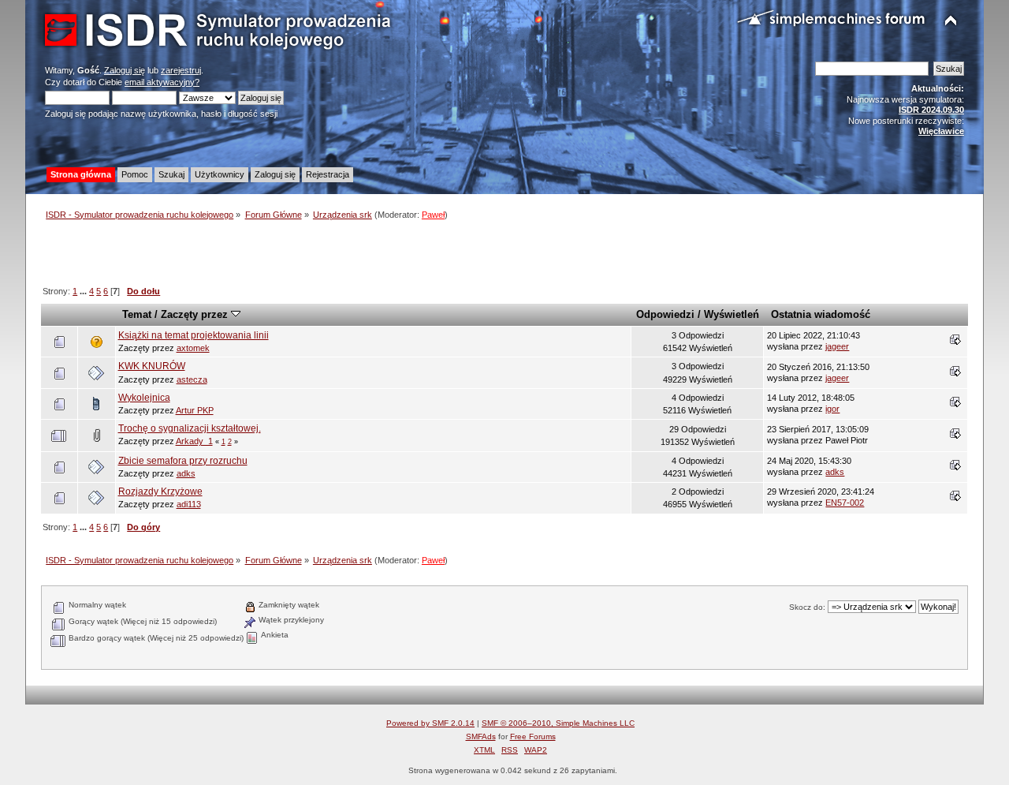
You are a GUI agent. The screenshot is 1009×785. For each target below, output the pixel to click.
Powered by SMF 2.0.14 (430, 723)
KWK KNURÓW (151, 366)
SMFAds (481, 736)
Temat (136, 314)
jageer (837, 346)
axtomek (193, 348)
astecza (192, 379)
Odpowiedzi (665, 314)
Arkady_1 (194, 441)
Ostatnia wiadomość (820, 314)
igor (832, 408)
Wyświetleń (731, 314)
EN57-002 (844, 502)
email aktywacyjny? (162, 82)
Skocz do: (807, 607)
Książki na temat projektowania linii (193, 335)
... (84, 291)
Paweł (433, 214)
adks (186, 473)
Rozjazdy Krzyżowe (160, 491)
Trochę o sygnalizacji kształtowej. (189, 428)
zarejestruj (181, 70)
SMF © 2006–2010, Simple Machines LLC (558, 723)
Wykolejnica (144, 397)
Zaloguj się (124, 70)
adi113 (189, 504)
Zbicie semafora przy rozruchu (183, 460)
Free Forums (533, 736)
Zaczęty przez (196, 314)
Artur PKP (195, 410)
